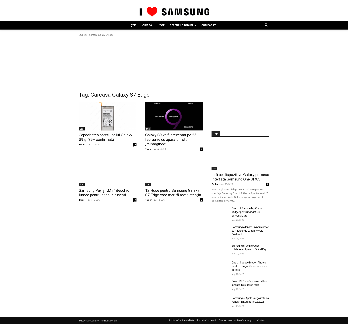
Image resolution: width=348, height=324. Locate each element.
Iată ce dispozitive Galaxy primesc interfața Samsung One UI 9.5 (240, 177)
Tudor (82, 144)
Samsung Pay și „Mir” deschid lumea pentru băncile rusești (104, 192)
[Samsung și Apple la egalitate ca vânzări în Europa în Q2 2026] (220, 302)
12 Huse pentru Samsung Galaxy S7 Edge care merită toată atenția (173, 192)
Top (148, 184)
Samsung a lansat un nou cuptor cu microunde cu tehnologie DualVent (250, 231)
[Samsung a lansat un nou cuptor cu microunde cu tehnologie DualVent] (220, 231)
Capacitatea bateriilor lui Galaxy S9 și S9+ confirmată (105, 137)
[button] (266, 25)
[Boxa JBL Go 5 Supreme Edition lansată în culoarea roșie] (220, 285)
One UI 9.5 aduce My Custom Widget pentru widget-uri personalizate (248, 212)
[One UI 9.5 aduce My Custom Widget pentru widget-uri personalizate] (220, 213)
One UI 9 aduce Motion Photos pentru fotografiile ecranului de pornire (249, 266)
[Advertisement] (174, 64)
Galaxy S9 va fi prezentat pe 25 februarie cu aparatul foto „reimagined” (170, 139)
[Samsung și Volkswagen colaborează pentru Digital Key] (220, 250)
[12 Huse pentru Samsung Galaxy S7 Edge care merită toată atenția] (174, 171)
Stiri (82, 129)
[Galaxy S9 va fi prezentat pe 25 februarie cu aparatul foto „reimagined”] (174, 116)
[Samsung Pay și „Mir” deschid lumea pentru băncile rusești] (107, 171)
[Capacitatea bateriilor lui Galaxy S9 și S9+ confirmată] (107, 116)
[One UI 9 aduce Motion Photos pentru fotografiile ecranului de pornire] (220, 267)
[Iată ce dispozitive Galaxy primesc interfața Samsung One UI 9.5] (240, 155)
